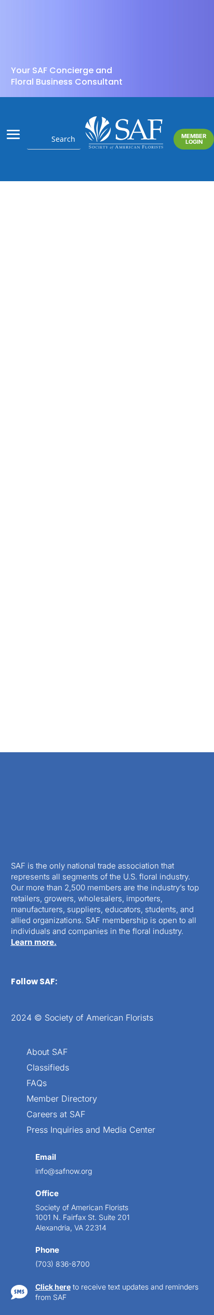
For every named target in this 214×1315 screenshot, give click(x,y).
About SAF (47, 1052)
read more (55, 650)
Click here (53, 1286)
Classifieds (47, 1068)
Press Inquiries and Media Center (90, 1130)
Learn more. (34, 942)
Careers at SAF (55, 1114)
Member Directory (61, 1099)
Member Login (193, 138)
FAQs (36, 1083)
